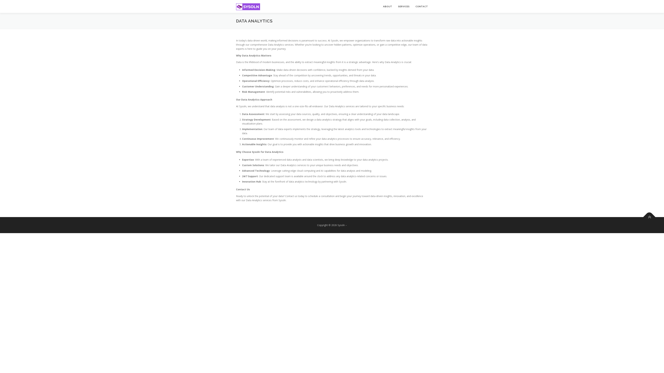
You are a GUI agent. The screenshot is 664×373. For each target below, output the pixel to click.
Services (404, 6)
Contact (422, 6)
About (387, 6)
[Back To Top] (649, 217)
